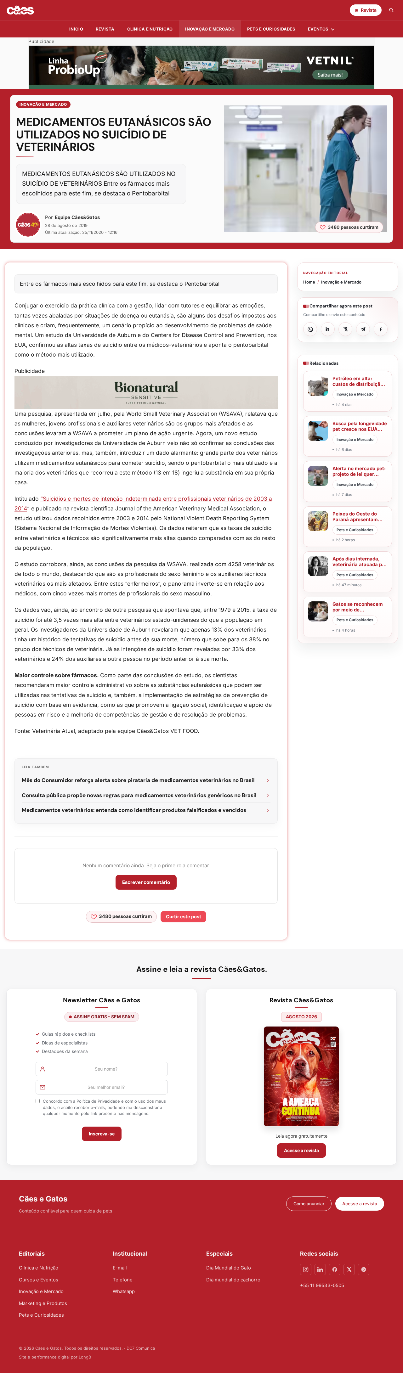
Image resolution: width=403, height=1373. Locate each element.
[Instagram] (305, 1269)
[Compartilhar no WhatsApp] (310, 329)
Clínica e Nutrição (38, 1268)
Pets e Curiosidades (271, 28)
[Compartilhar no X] (345, 329)
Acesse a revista (301, 1150)
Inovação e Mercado (210, 28)
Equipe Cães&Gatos (77, 217)
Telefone (123, 1280)
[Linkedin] (320, 1269)
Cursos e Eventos (38, 1280)
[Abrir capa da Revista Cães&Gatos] (301, 1076)
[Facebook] (334, 1269)
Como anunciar (308, 1203)
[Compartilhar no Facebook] (381, 329)
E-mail (120, 1268)
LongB (85, 1356)
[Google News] (363, 1269)
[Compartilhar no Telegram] (363, 329)
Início (76, 28)
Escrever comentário (146, 882)
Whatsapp (124, 1291)
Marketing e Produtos (43, 1303)
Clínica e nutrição (150, 28)
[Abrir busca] (391, 10)
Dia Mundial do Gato (228, 1268)
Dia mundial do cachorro (233, 1280)
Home (309, 281)
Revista (105, 28)
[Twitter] (349, 1269)
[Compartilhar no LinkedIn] (328, 329)
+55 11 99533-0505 (322, 1285)
